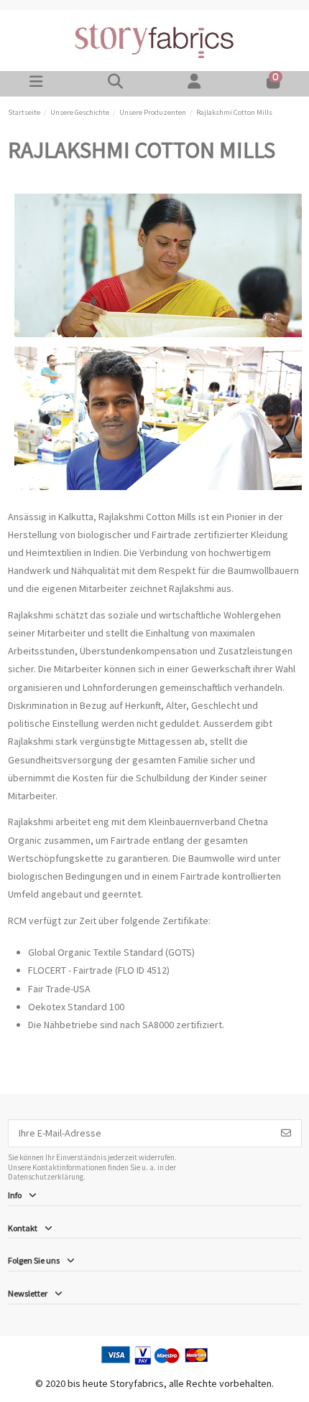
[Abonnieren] (286, 1133)
